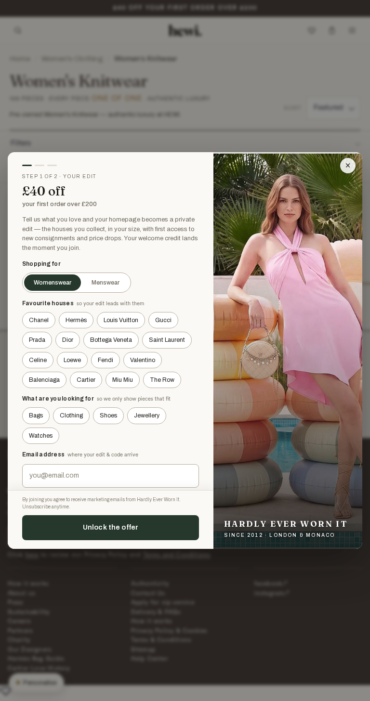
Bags (36, 415)
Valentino (142, 360)
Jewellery (146, 415)
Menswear (105, 282)
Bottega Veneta (111, 340)
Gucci (163, 320)
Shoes (108, 415)
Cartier (86, 379)
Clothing (71, 415)
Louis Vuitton (121, 320)
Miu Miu (122, 379)
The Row (162, 379)
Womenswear (52, 282)
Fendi (105, 360)
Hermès (76, 320)
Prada (37, 340)
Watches (41, 435)
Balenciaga (44, 379)
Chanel (39, 320)
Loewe (72, 360)
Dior (67, 340)
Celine (38, 360)
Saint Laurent (167, 340)
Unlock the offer (110, 527)
